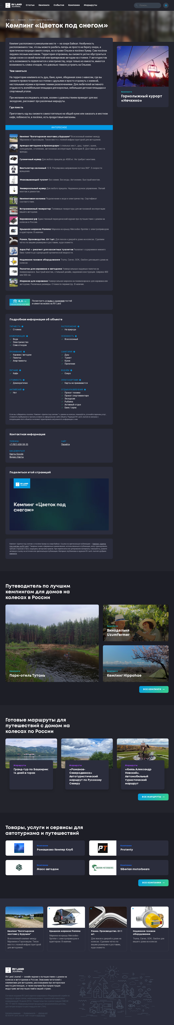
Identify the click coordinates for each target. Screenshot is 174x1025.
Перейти (65, 444)
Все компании (153, 882)
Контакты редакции (13, 1013)
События (59, 5)
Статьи (30, 5)
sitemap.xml (42, 1013)
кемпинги (13, 554)
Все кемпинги (153, 689)
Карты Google (16, 454)
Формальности (29, 1013)
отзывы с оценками (55, 301)
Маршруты (90, 5)
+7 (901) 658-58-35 (19, 444)
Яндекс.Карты (17, 457)
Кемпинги (44, 5)
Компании (74, 5)
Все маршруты (153, 797)
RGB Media (41, 1016)
